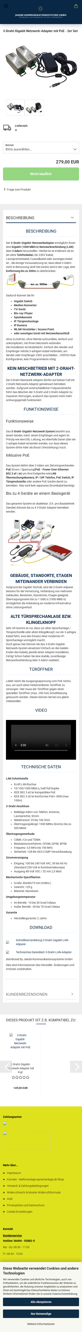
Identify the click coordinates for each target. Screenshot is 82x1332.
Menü (6, 6)
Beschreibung (20, 217)
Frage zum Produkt (19, 189)
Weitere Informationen (41, 1324)
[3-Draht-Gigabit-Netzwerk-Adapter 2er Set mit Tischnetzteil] (41, 63)
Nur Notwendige (41, 1313)
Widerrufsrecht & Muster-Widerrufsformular (34, 1192)
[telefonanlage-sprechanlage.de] (41, 12)
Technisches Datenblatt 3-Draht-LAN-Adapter (44, 952)
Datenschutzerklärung (64, 1293)
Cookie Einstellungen (19, 1211)
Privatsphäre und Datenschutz (26, 1205)
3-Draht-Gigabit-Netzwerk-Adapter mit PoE (20, 1068)
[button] (6, 1067)
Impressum (14, 1173)
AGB (10, 1198)
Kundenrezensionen (26, 994)
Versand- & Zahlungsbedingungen (28, 1185)
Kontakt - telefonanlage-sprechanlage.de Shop (35, 1179)
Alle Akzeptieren (41, 1302)
